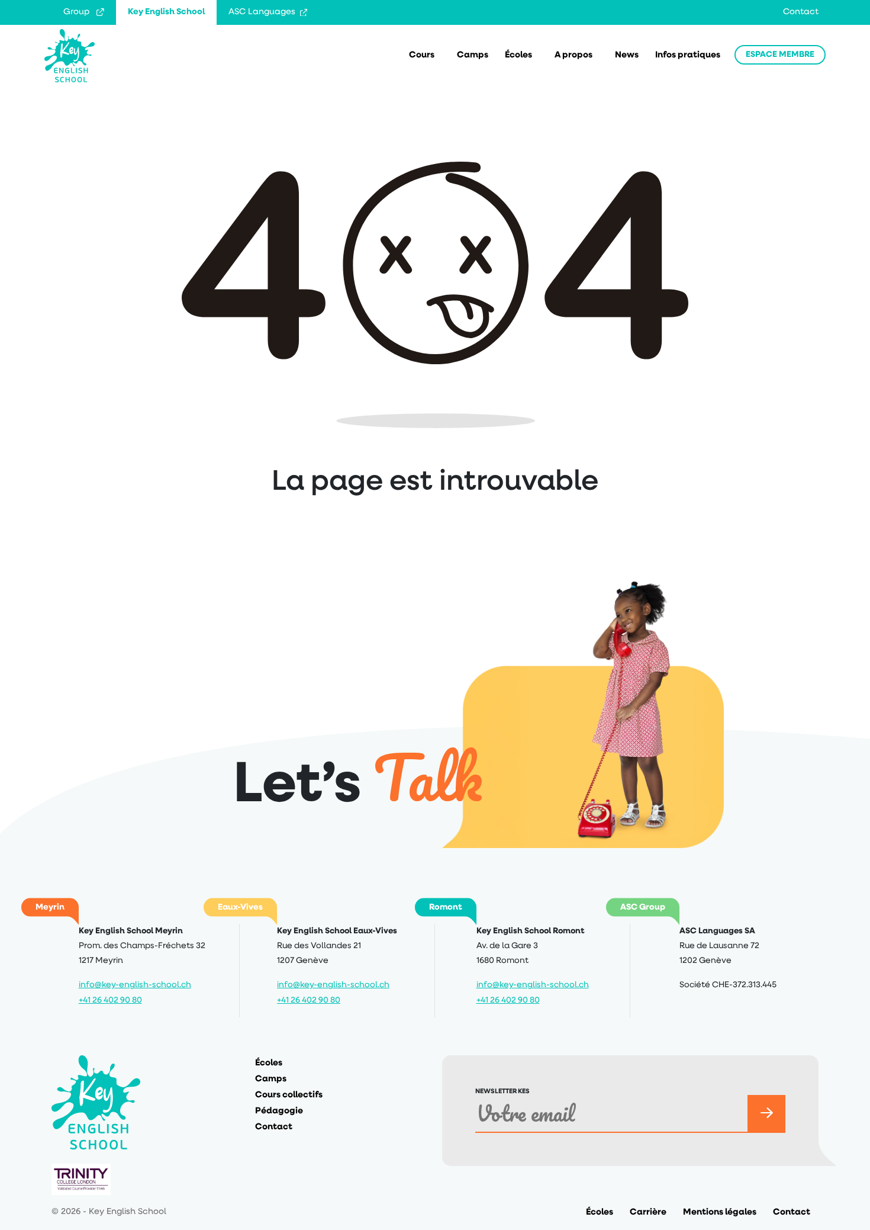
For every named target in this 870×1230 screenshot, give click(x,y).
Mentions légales (719, 1212)
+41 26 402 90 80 (110, 1000)
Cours (421, 55)
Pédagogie (279, 1111)
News (627, 55)
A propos (573, 55)
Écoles (518, 55)
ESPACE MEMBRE (780, 54)
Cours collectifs (289, 1095)
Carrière (648, 1212)
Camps (472, 55)
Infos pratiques (687, 55)
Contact (801, 12)
